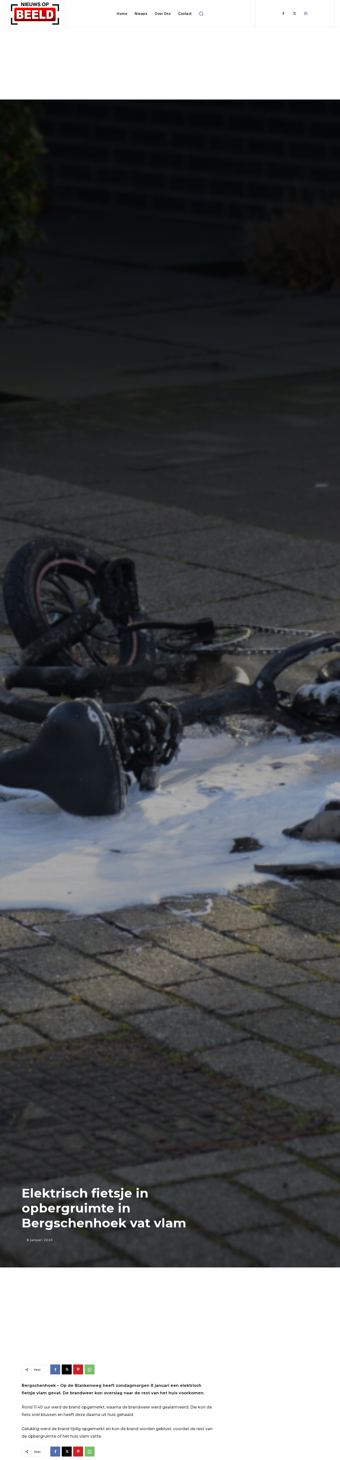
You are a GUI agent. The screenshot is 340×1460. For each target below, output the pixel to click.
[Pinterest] (78, 1369)
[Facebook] (283, 13)
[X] (67, 1369)
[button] (201, 13)
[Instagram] (305, 13)
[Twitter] (294, 13)
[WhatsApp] (90, 1369)
